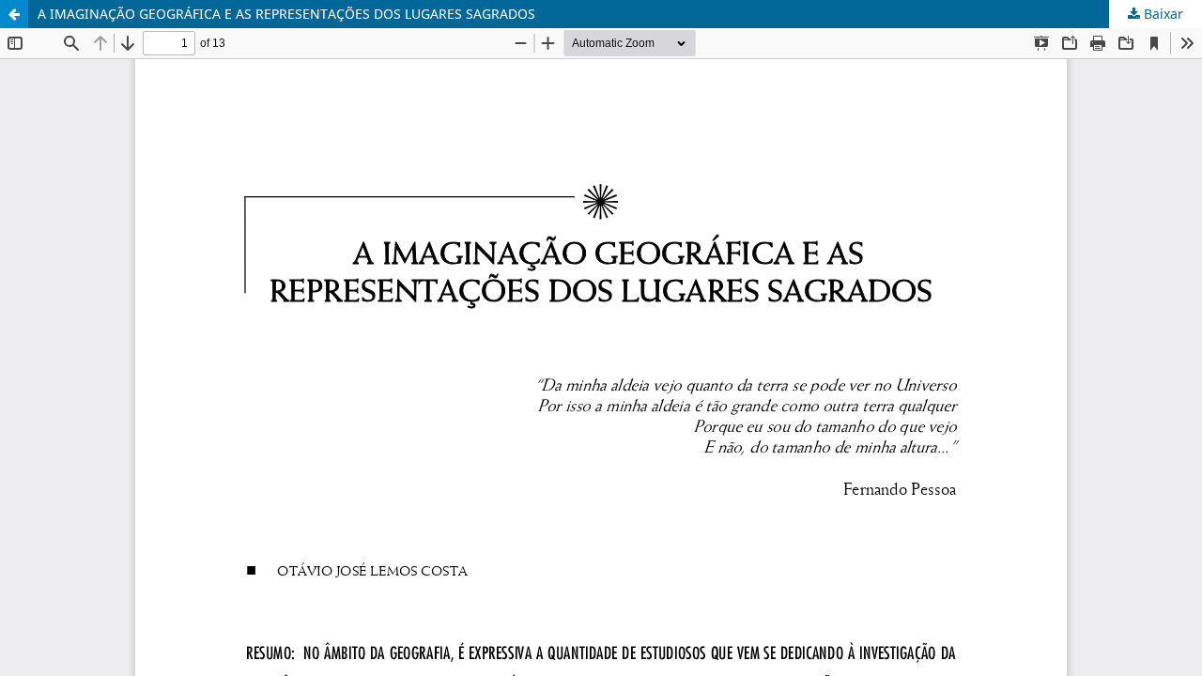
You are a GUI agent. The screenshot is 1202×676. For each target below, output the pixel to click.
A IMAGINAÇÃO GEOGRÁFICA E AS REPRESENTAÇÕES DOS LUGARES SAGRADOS (286, 14)
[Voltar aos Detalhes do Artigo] (14, 14)
